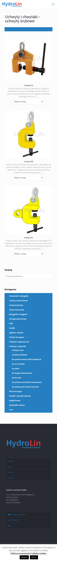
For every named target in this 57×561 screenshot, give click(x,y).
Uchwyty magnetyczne (19, 342)
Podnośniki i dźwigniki (18, 296)
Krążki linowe (14, 400)
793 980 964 (14, 520)
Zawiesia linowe (16, 305)
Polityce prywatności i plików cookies (28, 553)
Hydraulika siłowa (17, 405)
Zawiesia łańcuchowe (18, 300)
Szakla (12, 328)
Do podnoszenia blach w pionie (25, 387)
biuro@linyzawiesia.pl (18, 514)
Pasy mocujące (15, 391)
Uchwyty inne (18, 350)
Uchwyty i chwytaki (17, 346)
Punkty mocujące (16, 337)
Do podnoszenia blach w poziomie (27, 382)
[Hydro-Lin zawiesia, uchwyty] (12, 4)
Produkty (11, 461)
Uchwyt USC (28, 237)
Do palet (15, 368)
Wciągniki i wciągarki (18, 314)
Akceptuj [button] (24, 557)
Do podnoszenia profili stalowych (26, 359)
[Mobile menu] (53, 4)
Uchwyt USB (28, 161)
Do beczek (16, 377)
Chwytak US (28, 85)
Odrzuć (34, 557)
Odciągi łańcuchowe (18, 319)
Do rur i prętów (18, 364)
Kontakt (10, 478)
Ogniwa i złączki (16, 332)
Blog (9, 526)
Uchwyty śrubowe (19, 355)
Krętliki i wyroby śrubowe (20, 396)
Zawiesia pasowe (16, 310)
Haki (11, 323)
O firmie (11, 472)
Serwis (10, 467)
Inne (11, 410)
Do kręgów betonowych (22, 373)
